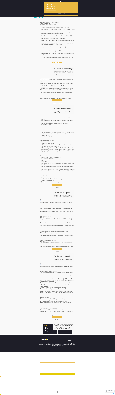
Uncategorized (44, 199)
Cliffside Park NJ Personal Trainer (72, 344)
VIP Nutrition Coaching (51, 10)
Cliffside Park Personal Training (55, 344)
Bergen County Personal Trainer (54, 343)
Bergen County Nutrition (48, 343)
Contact (61, 14)
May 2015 (46, 332)
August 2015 (46, 331)
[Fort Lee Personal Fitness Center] (40, 8)
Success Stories (61, 13)
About (61, 0)
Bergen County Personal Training (67, 343)
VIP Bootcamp (49, 4)
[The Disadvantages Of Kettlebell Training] (45, 78)
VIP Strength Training (51, 2)
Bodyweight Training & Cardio (57, 65)
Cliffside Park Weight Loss (60, 344)
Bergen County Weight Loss (42, 343)
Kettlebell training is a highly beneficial (44, 79)
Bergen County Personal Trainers (60, 343)
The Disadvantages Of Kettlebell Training (57, 103)
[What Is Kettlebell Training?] (43, 264)
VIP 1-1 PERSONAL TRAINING (51, 6)
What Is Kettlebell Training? (57, 320)
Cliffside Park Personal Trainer (42, 344)
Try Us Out (61, 15)
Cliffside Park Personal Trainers (48, 344)
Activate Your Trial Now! (57, 62)
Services (61, 1)
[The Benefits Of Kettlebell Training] (44, 200)
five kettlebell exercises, (45, 182)
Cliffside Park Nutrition (73, 343)
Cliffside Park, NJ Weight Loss (61, 345)
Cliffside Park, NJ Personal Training (54, 345)
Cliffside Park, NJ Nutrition (66, 344)
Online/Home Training (50, 8)
